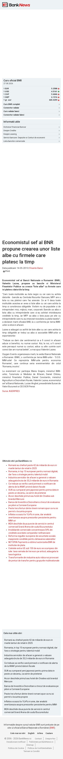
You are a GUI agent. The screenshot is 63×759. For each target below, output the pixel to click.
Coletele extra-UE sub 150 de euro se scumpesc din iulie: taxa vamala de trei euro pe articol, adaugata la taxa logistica (33, 551)
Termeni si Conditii (32, 751)
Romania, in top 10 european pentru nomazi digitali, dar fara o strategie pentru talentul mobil (30, 649)
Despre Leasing (10, 134)
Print (7, 271)
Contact (38, 738)
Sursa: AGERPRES (11, 391)
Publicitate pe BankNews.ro (41, 742)
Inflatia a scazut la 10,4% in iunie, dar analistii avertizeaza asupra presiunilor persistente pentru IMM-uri (32, 517)
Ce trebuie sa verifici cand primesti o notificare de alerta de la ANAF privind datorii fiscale (31, 664)
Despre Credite (10, 130)
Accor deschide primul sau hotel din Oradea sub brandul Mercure (31, 680)
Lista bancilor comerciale (14, 141)
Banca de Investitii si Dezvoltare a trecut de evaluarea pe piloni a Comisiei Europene (31, 687)
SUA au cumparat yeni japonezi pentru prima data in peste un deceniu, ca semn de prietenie (29, 672)
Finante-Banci (36, 268)
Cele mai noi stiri (17, 733)
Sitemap (30, 745)
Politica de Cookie (16, 748)
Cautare (49, 733)
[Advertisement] (31, 43)
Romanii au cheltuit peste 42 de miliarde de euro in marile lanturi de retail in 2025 (28, 641)
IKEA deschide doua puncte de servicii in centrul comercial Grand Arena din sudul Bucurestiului (27, 710)
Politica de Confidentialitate (40, 748)
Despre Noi (50, 738)
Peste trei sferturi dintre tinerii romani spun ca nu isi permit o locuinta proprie (29, 695)
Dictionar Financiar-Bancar (15, 127)
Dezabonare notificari (16, 742)
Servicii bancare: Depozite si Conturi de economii (24, 138)
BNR (52, 728)
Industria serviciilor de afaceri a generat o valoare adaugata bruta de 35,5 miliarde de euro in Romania (29, 657)
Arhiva (40, 733)
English (31, 733)
